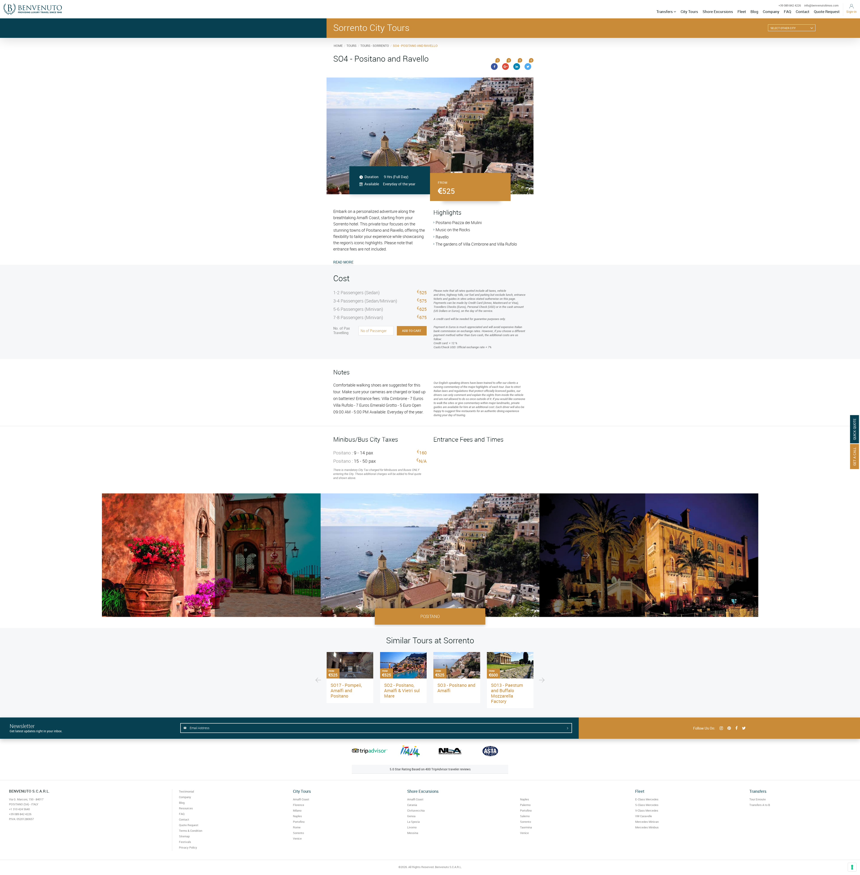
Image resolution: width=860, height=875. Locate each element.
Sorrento (298, 833)
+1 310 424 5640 (19, 809)
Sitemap (184, 836)
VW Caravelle (643, 816)
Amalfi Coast (301, 799)
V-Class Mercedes (646, 810)
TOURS (351, 45)
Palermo (525, 805)
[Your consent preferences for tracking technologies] (852, 867)
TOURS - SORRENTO (374, 45)
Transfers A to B (759, 805)
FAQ (787, 11)
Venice (297, 838)
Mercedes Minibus (647, 827)
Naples (297, 816)
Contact (802, 11)
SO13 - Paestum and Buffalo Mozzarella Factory (507, 693)
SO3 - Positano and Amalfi (456, 688)
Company (771, 11)
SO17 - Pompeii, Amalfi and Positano (346, 690)
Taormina (526, 827)
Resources (186, 808)
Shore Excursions (718, 11)
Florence (298, 805)
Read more (343, 262)
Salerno (525, 816)
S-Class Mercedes (646, 805)
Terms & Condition (190, 831)
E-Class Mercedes (646, 799)
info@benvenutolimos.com (821, 5)
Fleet (741, 11)
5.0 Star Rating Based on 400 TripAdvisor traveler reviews (430, 769)
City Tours (689, 11)
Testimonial (186, 791)
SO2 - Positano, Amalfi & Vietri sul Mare (402, 690)
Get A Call (854, 456)
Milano (297, 810)
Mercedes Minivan (647, 822)
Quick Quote (854, 429)
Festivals (185, 842)
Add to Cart (411, 330)
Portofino (299, 822)
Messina (412, 833)
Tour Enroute (757, 799)
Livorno (412, 827)
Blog (754, 11)
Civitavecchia (416, 810)
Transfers (665, 11)
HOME (338, 45)
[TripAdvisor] (369, 751)
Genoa (411, 816)
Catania (412, 805)
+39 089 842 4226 (789, 5)
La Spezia (413, 822)
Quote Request (827, 11)
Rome (297, 827)
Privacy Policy (188, 847)
